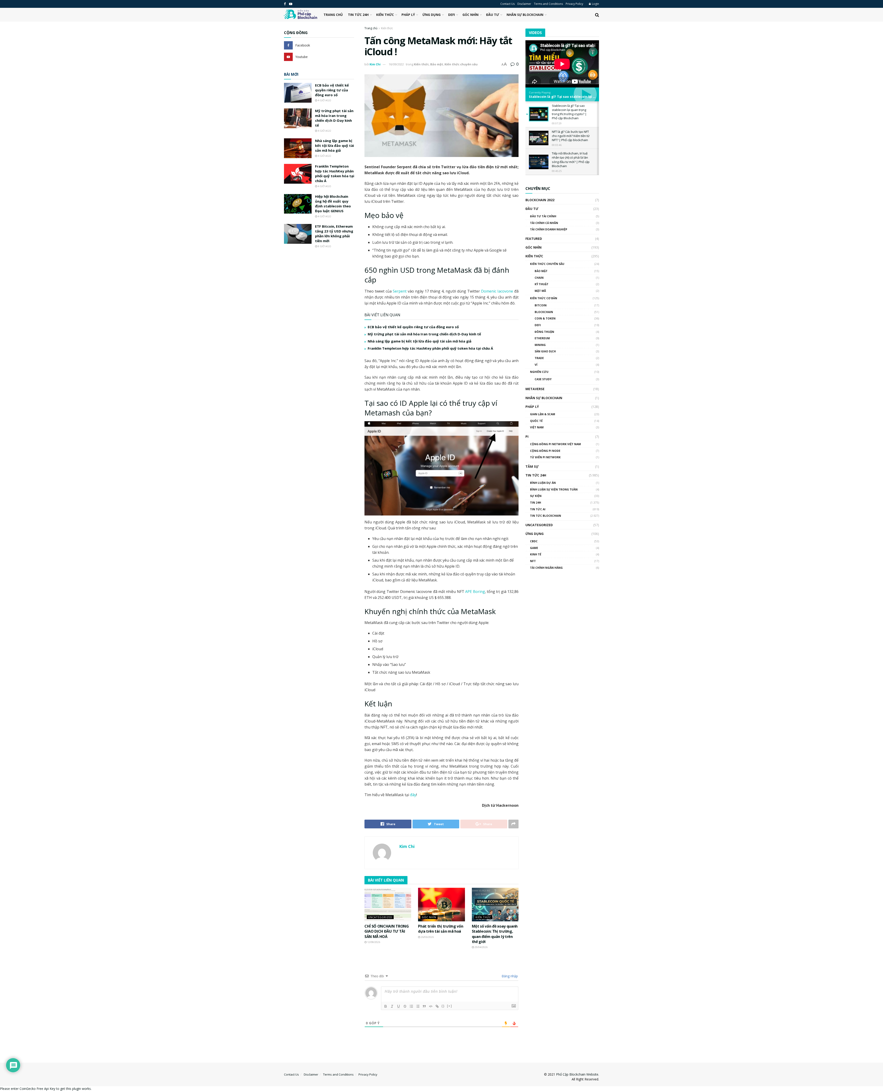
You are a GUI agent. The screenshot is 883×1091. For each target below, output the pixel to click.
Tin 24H (535, 503)
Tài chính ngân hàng (546, 568)
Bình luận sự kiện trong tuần (554, 489)
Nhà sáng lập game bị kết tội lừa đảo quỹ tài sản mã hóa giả (419, 341)
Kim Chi (375, 64)
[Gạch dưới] (398, 1006)
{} (443, 1006)
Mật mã (540, 291)
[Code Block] (430, 1006)
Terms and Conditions (548, 4)
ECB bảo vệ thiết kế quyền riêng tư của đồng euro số (413, 327)
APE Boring (475, 591)
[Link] (437, 1006)
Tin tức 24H (358, 14)
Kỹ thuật (541, 284)
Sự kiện (536, 496)
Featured (533, 238)
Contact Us (507, 4)
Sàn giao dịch (545, 351)
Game (534, 548)
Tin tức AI (537, 509)
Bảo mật (436, 64)
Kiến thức (385, 14)
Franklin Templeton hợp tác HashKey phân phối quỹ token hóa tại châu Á (430, 348)
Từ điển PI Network (545, 457)
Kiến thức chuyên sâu (461, 64)
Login (595, 4)
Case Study (543, 379)
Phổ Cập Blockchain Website (577, 1074)
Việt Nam (537, 427)
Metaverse (535, 389)
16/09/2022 (396, 64)
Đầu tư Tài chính (543, 216)
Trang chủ (333, 14)
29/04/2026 (480, 947)
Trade (539, 358)
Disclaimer (524, 4)
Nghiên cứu (539, 372)
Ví (536, 365)
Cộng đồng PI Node (545, 451)
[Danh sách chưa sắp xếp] (418, 1006)
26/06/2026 (427, 937)
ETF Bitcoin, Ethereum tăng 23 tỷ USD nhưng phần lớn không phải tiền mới (334, 233)
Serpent (400, 291)
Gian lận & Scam (542, 414)
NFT (533, 561)
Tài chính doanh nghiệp (548, 229)
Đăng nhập (509, 976)
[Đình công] (405, 1006)
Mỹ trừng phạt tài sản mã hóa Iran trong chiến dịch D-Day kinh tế (424, 334)
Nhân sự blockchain (525, 14)
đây (412, 794)
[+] (449, 1006)
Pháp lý (408, 14)
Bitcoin (541, 305)
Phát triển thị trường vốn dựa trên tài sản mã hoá (440, 929)
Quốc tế (536, 421)
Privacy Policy (574, 4)
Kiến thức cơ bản (543, 298)
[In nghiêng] (392, 1006)
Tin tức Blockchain (545, 516)
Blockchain (544, 312)
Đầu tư (492, 14)
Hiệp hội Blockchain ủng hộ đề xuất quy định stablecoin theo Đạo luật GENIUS (333, 203)
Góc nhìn (470, 14)
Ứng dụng (431, 14)
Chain (539, 278)
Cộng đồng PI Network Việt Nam (555, 444)
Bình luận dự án (543, 483)
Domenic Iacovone (497, 291)
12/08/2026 (373, 942)
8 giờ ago (324, 246)
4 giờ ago (324, 100)
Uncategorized (380, 917)
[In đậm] (385, 1006)
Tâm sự (532, 466)
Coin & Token (545, 318)
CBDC (534, 541)
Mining (540, 345)
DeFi (451, 14)
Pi (526, 436)
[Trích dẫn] (424, 1006)
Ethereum (542, 338)
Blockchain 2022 (539, 200)
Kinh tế (535, 554)
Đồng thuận (544, 332)
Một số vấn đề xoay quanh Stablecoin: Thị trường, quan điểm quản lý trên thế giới (495, 934)
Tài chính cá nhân (544, 223)
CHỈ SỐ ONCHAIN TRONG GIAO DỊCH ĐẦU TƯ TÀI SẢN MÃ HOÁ (386, 931)
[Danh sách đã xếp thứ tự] (411, 1006)
